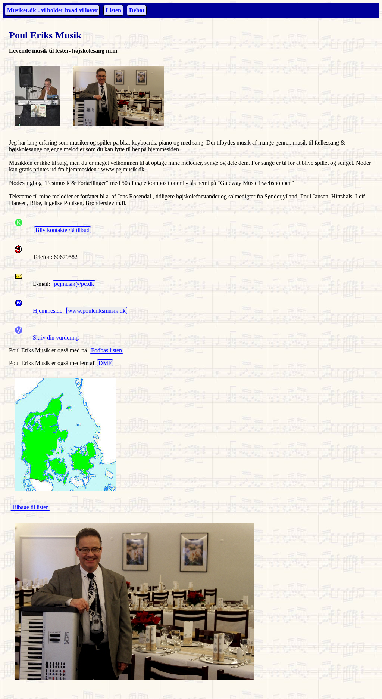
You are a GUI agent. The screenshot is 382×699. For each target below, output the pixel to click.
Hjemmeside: (46, 310)
